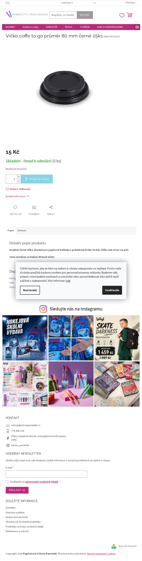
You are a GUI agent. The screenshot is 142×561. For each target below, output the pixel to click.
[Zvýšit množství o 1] (19, 177)
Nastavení (30, 290)
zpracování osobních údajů (41, 482)
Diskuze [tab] (22, 230)
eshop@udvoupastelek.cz (25, 425)
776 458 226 (17, 431)
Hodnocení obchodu (17, 517)
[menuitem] (10, 27)
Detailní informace (16, 196)
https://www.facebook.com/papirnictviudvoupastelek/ (38, 438)
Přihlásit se (17, 490)
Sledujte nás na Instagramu (76, 309)
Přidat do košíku (39, 179)
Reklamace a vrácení (17, 531)
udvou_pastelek (20, 445)
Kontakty (67, 3)
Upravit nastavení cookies (101, 554)
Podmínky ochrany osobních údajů (24, 527)
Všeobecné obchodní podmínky (23, 522)
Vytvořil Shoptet (127, 546)
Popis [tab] (11, 230)
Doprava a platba (15, 512)
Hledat (85, 15)
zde (68, 281)
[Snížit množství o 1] (19, 181)
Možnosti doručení (16, 169)
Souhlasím (112, 290)
